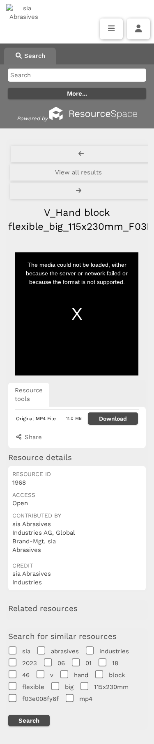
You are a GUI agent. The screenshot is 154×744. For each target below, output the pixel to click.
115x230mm (111, 687)
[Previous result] (81, 154)
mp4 (85, 699)
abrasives (65, 651)
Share (32, 437)
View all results (78, 172)
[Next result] (79, 191)
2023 (29, 663)
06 (61, 663)
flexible (33, 687)
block (117, 675)
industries (114, 651)
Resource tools (29, 395)
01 (88, 663)
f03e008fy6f (40, 699)
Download (113, 418)
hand (81, 675)
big (69, 687)
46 (26, 675)
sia (26, 651)
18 (115, 663)
